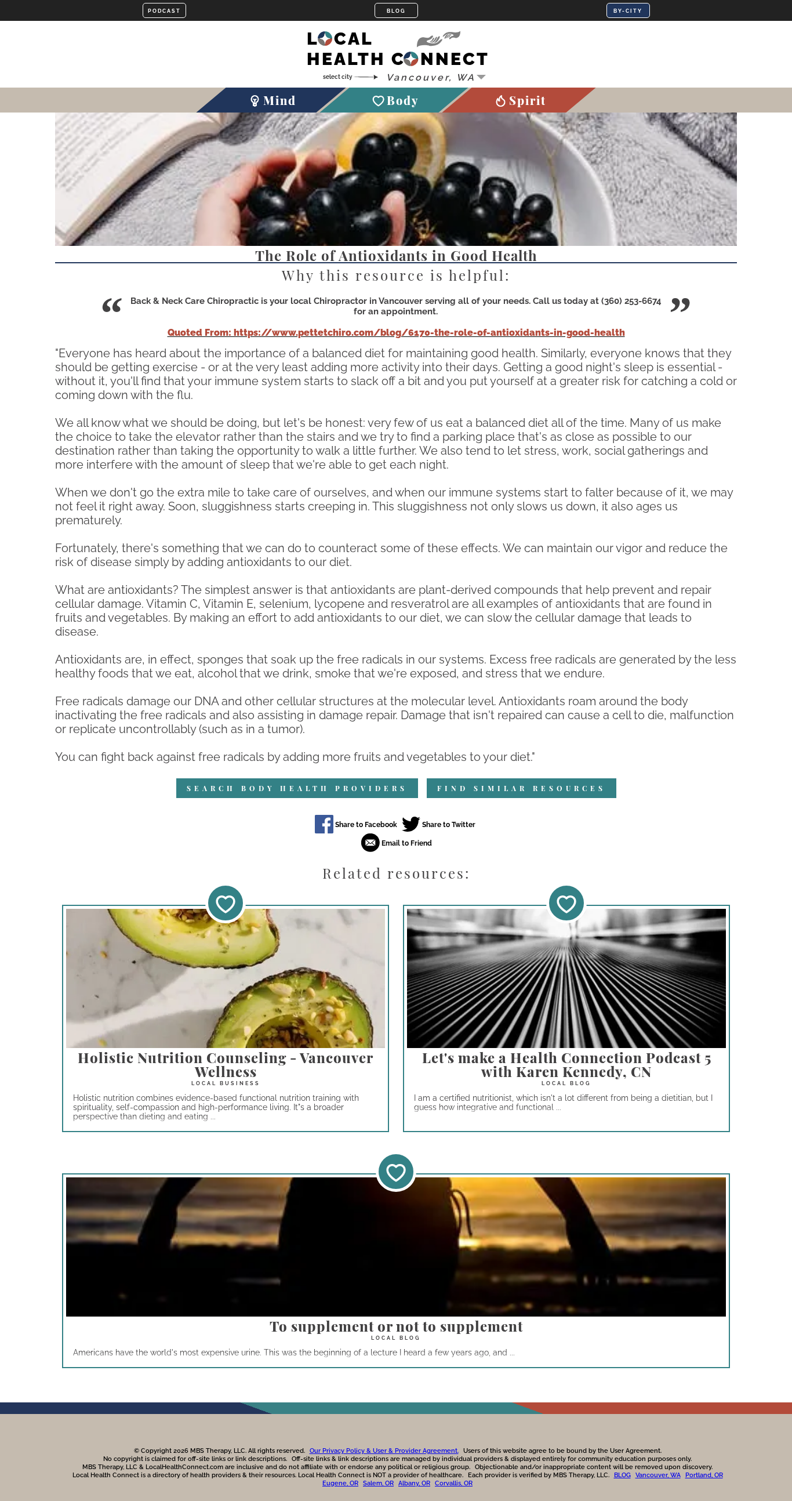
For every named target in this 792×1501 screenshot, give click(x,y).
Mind (279, 100)
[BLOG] (396, 10)
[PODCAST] (164, 10)
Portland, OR (704, 1475)
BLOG (622, 1475)
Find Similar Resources (521, 788)
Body (403, 100)
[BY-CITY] (628, 10)
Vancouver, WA (658, 1475)
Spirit (527, 100)
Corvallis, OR (454, 1483)
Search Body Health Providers (297, 788)
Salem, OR (378, 1483)
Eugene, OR (340, 1483)
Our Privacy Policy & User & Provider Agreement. (384, 1451)
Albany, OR (414, 1483)
